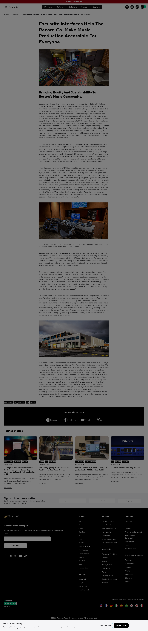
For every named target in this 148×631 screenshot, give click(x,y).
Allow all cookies (121, 625)
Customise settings (105, 625)
